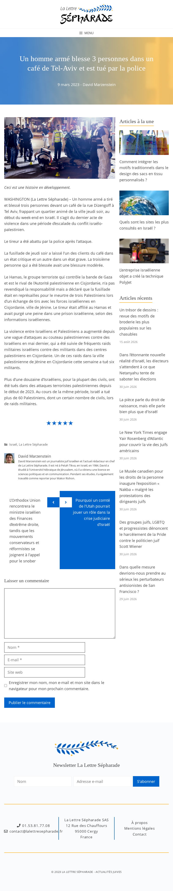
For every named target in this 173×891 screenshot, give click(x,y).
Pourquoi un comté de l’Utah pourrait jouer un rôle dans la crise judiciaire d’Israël (91, 512)
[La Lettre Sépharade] (86, 13)
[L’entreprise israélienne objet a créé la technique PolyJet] (144, 260)
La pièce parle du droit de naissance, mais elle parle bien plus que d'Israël (142, 405)
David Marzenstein (99, 84)
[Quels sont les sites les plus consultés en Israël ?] (144, 212)
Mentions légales (139, 828)
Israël (13, 444)
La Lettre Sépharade (33, 444)
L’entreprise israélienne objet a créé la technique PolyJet (141, 276)
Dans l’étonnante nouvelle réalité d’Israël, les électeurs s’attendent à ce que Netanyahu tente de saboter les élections (144, 367)
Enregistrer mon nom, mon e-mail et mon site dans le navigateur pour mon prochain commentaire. (56, 685)
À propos (139, 822)
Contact (140, 834)
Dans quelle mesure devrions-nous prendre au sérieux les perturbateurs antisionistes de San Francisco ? (142, 579)
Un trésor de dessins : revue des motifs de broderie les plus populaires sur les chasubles (138, 322)
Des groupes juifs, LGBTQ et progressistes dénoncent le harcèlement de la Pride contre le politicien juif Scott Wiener (143, 534)
